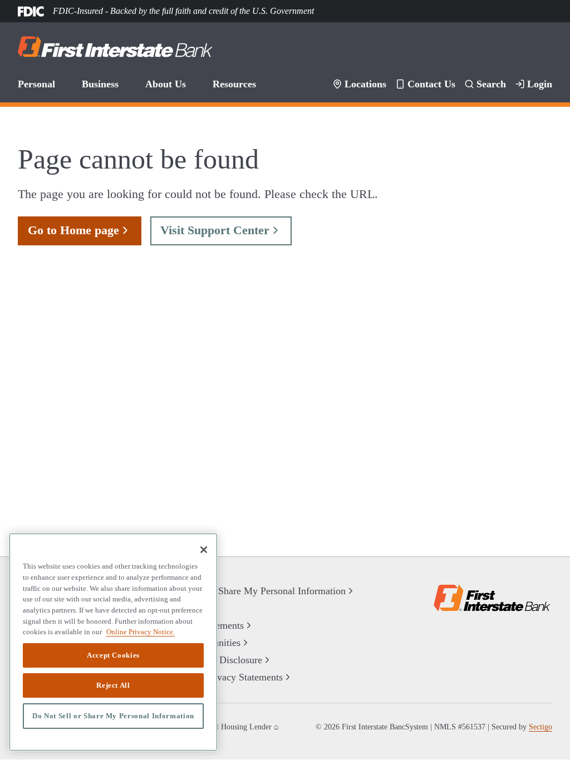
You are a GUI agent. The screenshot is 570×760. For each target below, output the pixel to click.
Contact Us (436, 84)
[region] (113, 642)
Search (494, 84)
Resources (229, 84)
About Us (162, 84)
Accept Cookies (113, 655)
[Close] (203, 549)
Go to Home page (70, 230)
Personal (36, 84)
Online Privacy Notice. (135, 631)
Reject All (113, 685)
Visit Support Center (204, 230)
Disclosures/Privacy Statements (220, 677)
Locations (373, 84)
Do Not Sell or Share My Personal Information (113, 716)
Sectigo (540, 727)
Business (99, 84)
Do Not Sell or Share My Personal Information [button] (247, 591)
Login (541, 84)
